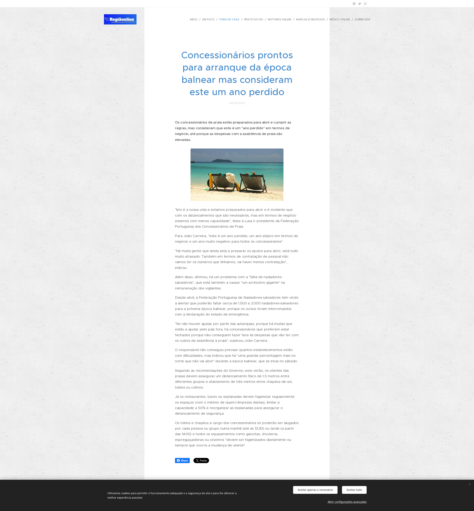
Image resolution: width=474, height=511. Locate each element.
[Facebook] (354, 4)
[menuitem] (195, 19)
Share (184, 460)
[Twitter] (359, 4)
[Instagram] (365, 4)
